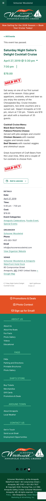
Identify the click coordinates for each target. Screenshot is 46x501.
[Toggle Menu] (3, 3)
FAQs (6, 359)
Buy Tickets (9, 385)
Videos (7, 341)
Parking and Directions (13, 363)
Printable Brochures (12, 366)
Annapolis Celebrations (14, 220)
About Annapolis (11, 411)
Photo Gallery (9, 337)
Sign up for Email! (24, 310)
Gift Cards (8, 392)
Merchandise (9, 389)
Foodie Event (32, 220)
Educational (9, 344)
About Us (8, 326)
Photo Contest (24, 304)
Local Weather (10, 415)
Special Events (10, 224)
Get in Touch (9, 429)
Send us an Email (11, 433)
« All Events (9, 36)
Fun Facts (8, 333)
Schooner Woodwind (23, 3)
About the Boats (11, 329)
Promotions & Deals (24, 298)
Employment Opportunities (15, 437)
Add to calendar (16, 181)
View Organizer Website (15, 251)
